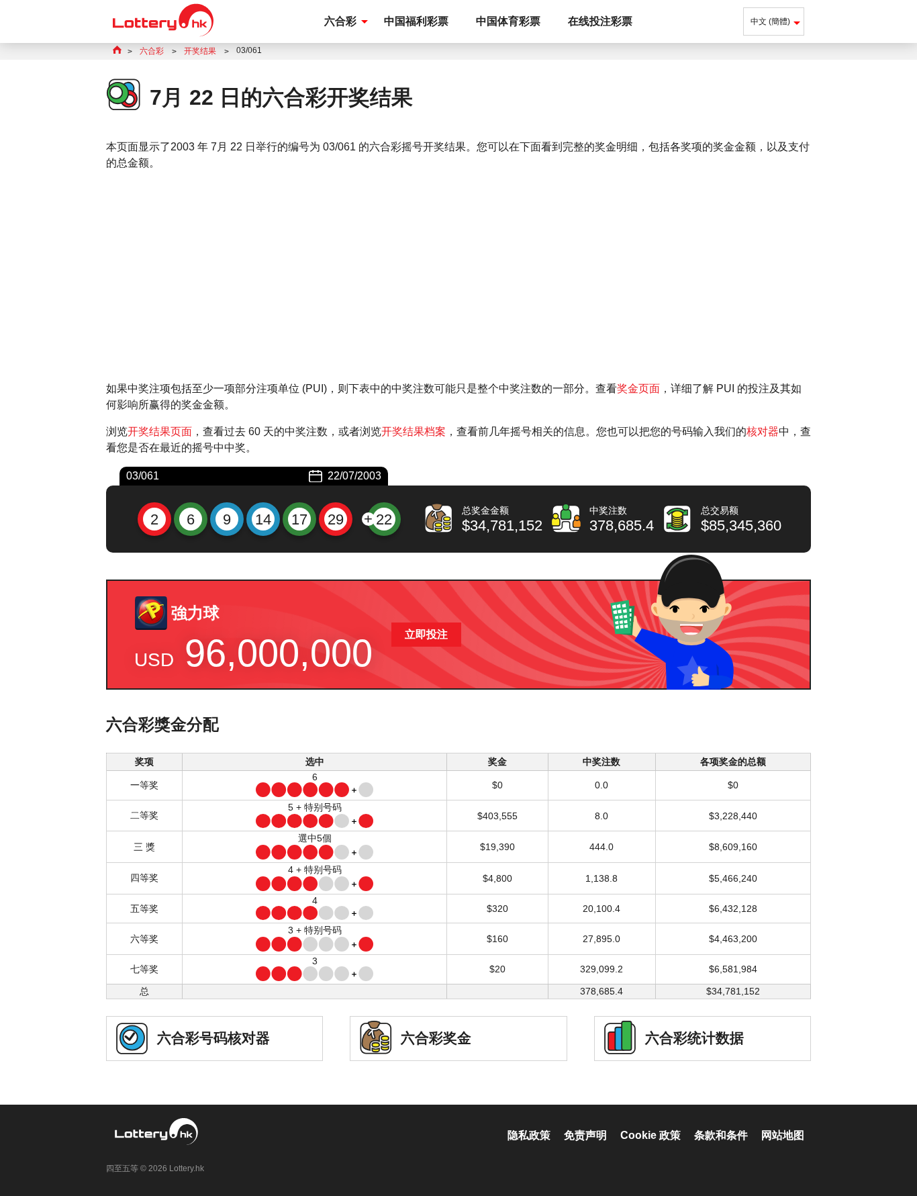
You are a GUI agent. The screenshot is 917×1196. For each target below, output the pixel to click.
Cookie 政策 (650, 1135)
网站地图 (782, 1135)
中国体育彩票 (508, 21)
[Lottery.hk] (163, 36)
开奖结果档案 (413, 431)
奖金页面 (638, 388)
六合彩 (340, 21)
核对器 (762, 431)
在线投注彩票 (600, 21)
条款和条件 (721, 1135)
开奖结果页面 (160, 431)
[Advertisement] (458, 276)
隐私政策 (529, 1135)
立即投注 (426, 634)
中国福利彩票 (416, 21)
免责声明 (585, 1135)
